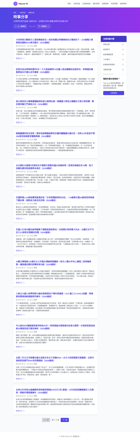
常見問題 (114, 4)
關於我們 (96, 4)
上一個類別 (22, 26)
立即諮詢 (113, 93)
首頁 (69, 4)
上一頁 (46, 420)
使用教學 (105, 4)
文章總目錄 (86, 4)
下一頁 (64, 420)
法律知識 (76, 4)
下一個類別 (42, 26)
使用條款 (123, 4)
